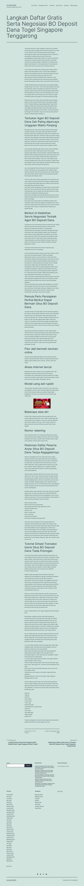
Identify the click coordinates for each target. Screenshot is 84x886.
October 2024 (10, 837)
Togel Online (59, 5)
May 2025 (9, 823)
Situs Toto (60, 791)
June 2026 (9, 798)
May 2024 (9, 847)
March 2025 (9, 827)
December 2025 (10, 810)
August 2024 (10, 841)
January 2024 (10, 855)
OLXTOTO (75, 880)
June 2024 (9, 845)
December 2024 (10, 833)
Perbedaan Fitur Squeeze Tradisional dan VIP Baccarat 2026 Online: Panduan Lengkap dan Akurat (45, 785)
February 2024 (10, 853)
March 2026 (9, 804)
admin (27, 732)
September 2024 (11, 839)
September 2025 (11, 816)
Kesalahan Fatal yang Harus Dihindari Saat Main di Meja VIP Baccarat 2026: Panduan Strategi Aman (44, 772)
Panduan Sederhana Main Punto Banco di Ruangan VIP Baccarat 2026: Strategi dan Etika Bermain (44, 767)
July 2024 (9, 843)
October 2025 (10, 814)
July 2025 (9, 819)
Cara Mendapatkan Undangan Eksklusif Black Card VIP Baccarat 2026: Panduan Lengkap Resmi (44, 776)
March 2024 (10, 851)
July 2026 (9, 796)
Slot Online (34, 5)
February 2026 (10, 806)
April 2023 (9, 858)
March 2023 (9, 860)
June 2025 (9, 821)
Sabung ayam (73, 5)
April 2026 (9, 802)
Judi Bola (51, 5)
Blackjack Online (43, 5)
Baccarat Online (39, 794)
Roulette (66, 5)
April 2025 (9, 825)
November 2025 (10, 812)
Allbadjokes (11, 5)
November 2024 (11, 835)
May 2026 (9, 800)
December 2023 (10, 857)
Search (8, 763)
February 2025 (10, 829)
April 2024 (9, 849)
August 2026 (10, 794)
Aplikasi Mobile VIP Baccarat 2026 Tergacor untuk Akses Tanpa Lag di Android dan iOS (43, 780)
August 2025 (10, 818)
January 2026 (10, 808)
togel (39, 319)
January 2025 (10, 831)
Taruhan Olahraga (39, 806)
